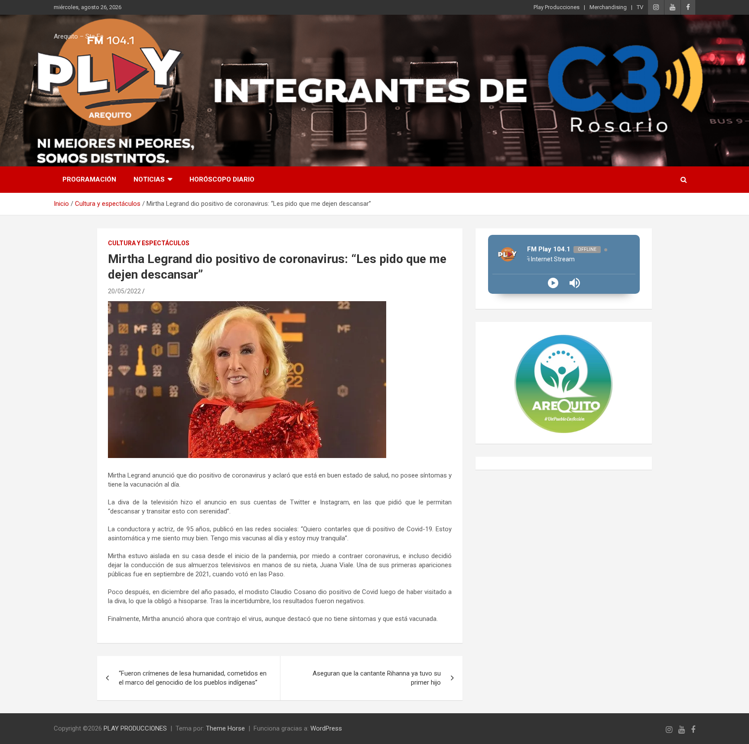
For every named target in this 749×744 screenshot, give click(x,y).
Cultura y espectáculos (148, 243)
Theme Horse (225, 728)
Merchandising (608, 7)
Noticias (149, 179)
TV (640, 7)
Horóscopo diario (221, 179)
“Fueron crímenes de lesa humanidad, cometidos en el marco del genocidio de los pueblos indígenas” (193, 677)
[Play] (553, 282)
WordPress (326, 728)
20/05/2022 (124, 291)
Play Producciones (557, 7)
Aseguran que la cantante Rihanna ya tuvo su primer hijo (377, 677)
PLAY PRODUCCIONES (135, 728)
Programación (89, 179)
